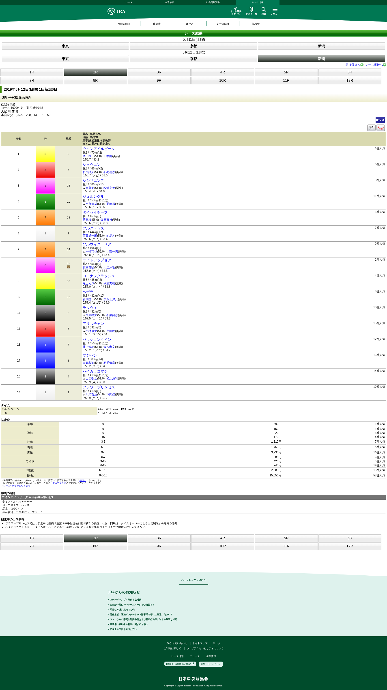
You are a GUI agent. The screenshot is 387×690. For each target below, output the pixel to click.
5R (286, 72)
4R (222, 72)
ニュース (128, 2)
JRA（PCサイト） (211, 664)
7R (32, 80)
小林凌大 (91, 331)
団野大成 (91, 204)
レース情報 (257, 2)
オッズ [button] (190, 23)
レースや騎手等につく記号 (16, 485)
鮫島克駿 (88, 267)
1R (32, 72)
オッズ (380, 120)
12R (349, 80)
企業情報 (169, 2)
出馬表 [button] (157, 23)
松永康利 (112, 378)
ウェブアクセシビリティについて (205, 648)
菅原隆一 (88, 299)
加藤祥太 (91, 315)
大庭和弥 (88, 362)
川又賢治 (91, 394)
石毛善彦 (109, 172)
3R (159, 72)
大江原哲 (109, 267)
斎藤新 (90, 188)
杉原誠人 (88, 172)
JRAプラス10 (59, 483)
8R (95, 80)
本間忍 (110, 394)
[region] (194, 24)
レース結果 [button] (223, 23)
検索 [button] (264, 14)
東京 (65, 46)
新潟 (321, 46)
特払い (83, 480)
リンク (216, 643)
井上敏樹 (88, 347)
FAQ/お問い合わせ (177, 643)
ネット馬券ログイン (235, 12)
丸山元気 (88, 283)
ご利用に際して (172, 648)
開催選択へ (353, 64)
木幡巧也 (91, 251)
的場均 (110, 235)
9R (159, 80)
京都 (193, 46)
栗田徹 (110, 204)
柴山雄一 (88, 156)
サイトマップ (200, 643)
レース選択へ (374, 64)
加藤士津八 (110, 299)
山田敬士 (91, 378)
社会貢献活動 (213, 2)
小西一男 (112, 251)
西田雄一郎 (90, 235)
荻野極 (87, 219)
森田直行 (106, 219)
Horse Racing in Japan (178, 663)
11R (286, 80)
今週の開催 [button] (124, 23)
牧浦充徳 (109, 188)
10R (222, 80)
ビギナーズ (251, 14)
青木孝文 (109, 347)
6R (350, 72)
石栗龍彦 (112, 315)
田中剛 (107, 156)
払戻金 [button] (256, 23)
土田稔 (110, 331)
